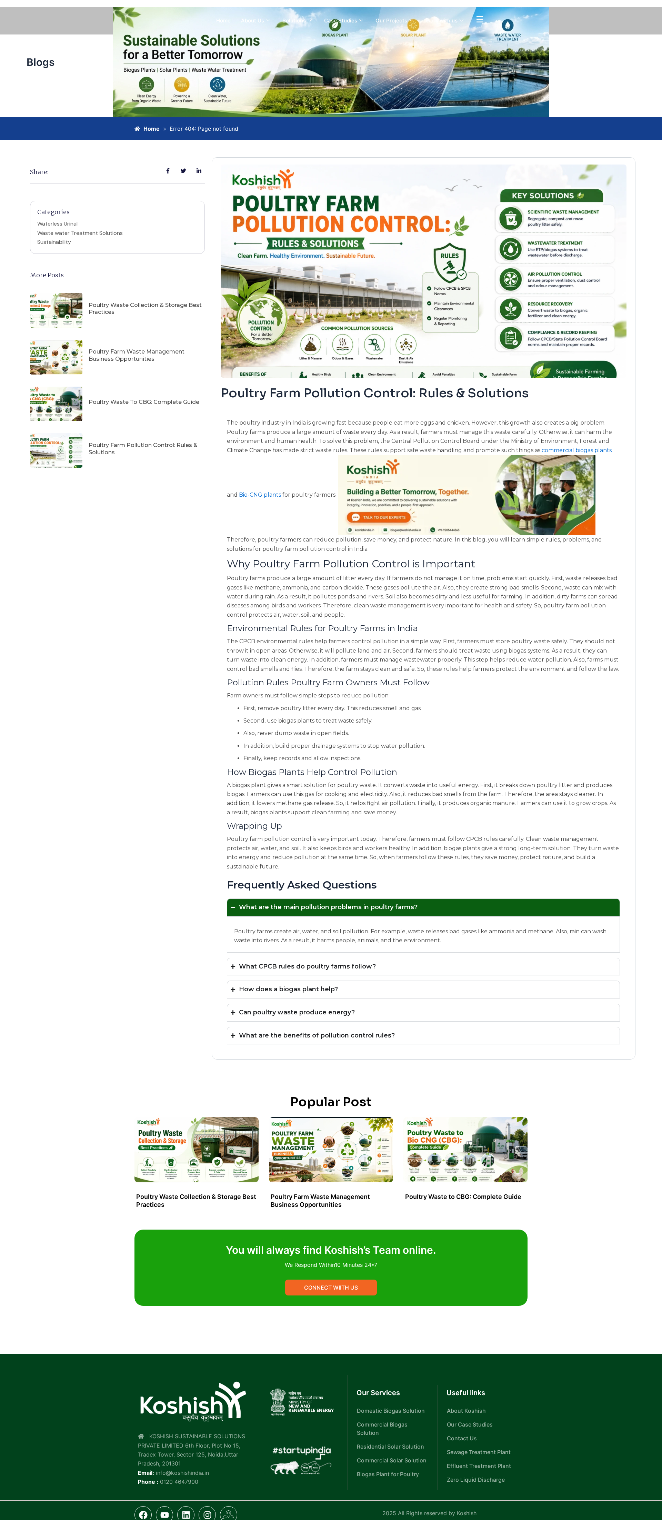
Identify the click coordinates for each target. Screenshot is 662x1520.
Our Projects (391, 20)
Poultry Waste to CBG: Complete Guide (144, 402)
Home (223, 20)
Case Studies (340, 20)
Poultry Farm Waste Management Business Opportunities (136, 355)
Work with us (441, 20)
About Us (252, 20)
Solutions (294, 20)
